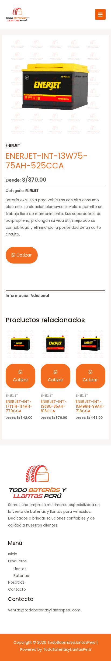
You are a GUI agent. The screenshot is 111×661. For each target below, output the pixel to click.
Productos (17, 561)
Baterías (21, 575)
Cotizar (23, 255)
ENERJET (13, 145)
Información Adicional (27, 295)
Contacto (17, 589)
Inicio (12, 554)
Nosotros (16, 582)
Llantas (19, 569)
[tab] (55, 295)
